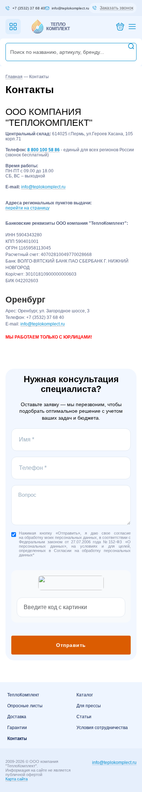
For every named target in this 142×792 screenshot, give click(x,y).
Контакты (17, 738)
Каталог (84, 695)
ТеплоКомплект (23, 695)
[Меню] (132, 27)
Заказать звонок (116, 8)
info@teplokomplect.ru (43, 186)
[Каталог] (13, 26)
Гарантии (17, 727)
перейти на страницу (27, 208)
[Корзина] (120, 27)
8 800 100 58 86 (43, 149)
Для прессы (88, 706)
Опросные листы (25, 706)
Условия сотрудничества (102, 727)
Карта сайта (16, 779)
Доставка (16, 717)
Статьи (83, 717)
